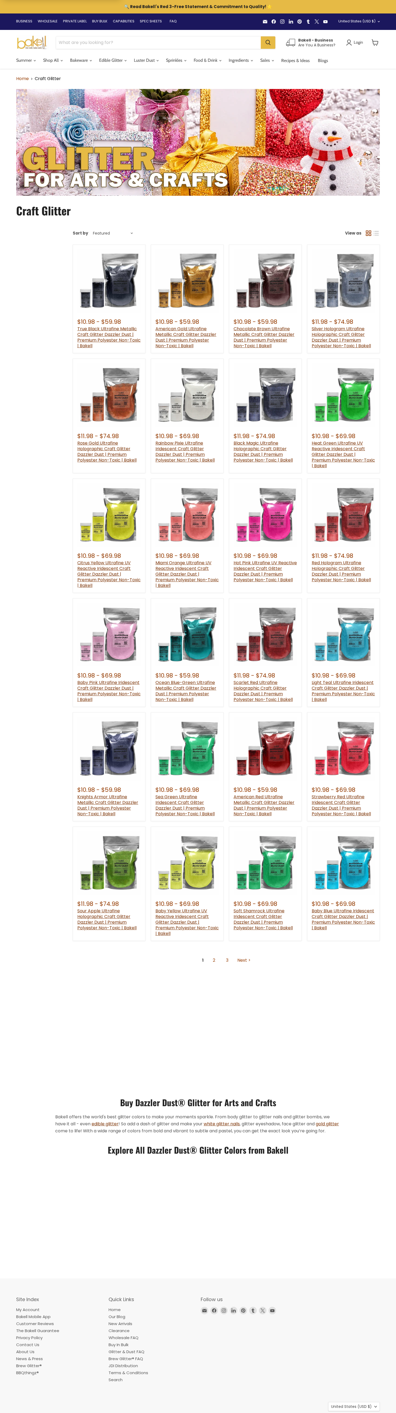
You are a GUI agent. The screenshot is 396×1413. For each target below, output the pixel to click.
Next (242, 960)
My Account (28, 1309)
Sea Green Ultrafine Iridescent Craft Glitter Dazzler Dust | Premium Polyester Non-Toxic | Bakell (185, 805)
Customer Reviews (35, 1323)
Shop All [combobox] (51, 60)
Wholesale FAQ (123, 1337)
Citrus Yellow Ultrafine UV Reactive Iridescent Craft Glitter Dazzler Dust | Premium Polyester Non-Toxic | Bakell (109, 574)
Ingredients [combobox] (239, 60)
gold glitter (327, 1124)
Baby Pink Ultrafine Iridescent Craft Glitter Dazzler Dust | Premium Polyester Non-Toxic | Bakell (109, 691)
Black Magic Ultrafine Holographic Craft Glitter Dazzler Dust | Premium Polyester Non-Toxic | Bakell (263, 451)
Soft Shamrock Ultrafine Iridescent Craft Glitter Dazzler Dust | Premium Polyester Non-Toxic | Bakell (263, 919)
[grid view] (368, 233)
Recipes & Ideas (295, 60)
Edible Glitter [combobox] (111, 60)
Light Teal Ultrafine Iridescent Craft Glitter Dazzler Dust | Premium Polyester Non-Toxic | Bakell (343, 691)
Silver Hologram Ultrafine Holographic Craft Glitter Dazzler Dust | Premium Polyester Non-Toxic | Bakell (341, 337)
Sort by (80, 233)
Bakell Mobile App (33, 1316)
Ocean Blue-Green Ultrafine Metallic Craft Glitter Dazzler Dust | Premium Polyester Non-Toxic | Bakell (185, 691)
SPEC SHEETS (151, 21)
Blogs (323, 60)
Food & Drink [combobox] (206, 60)
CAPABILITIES (123, 21)
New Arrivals (120, 1323)
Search (116, 1380)
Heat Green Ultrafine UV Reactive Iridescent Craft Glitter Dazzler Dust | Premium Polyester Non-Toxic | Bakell (343, 454)
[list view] (376, 233)
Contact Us (27, 1344)
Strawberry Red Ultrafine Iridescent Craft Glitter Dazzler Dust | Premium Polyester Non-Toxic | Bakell (341, 805)
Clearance (119, 1330)
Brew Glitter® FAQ (126, 1359)
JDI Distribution (123, 1366)
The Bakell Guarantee (37, 1330)
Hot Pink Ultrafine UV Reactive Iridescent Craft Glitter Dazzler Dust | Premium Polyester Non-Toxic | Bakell (265, 571)
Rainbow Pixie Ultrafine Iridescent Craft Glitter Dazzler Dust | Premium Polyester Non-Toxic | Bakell (185, 451)
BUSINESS (24, 21)
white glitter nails (222, 1124)
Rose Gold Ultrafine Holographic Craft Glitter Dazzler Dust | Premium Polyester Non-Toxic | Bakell (107, 451)
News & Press (29, 1359)
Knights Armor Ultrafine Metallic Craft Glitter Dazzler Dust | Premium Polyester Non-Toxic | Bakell (107, 805)
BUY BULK (99, 21)
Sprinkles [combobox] (174, 60)
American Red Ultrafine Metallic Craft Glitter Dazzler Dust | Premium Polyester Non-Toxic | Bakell (264, 805)
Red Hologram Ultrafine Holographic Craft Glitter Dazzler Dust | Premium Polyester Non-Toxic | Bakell (341, 571)
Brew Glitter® (29, 1366)
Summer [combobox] (24, 60)
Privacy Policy (29, 1337)
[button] (375, 43)
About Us (25, 1351)
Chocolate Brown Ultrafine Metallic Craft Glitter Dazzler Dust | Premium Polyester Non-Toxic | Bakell (264, 337)
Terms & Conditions (128, 1373)
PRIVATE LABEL (75, 21)
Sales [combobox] (265, 60)
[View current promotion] (198, 7)
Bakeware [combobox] (79, 60)
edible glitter (105, 1124)
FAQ (173, 21)
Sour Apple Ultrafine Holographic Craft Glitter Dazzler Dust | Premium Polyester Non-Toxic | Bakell (107, 919)
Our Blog (117, 1316)
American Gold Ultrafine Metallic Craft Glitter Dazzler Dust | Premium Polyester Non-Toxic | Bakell (185, 337)
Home (22, 78)
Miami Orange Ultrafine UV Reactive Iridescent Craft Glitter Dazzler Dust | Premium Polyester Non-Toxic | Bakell (187, 574)
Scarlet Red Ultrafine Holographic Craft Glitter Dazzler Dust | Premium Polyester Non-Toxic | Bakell (263, 691)
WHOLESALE (48, 21)
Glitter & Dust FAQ (126, 1351)
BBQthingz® (27, 1373)
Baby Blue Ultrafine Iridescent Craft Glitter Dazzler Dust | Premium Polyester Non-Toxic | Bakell (343, 919)
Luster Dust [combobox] (145, 60)
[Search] (268, 42)
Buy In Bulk (118, 1344)
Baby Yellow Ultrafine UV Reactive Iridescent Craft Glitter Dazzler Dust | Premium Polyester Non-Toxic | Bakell (187, 922)
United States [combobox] (357, 21)
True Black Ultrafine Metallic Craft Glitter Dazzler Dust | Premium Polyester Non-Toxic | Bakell (109, 337)
